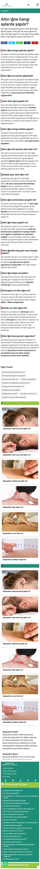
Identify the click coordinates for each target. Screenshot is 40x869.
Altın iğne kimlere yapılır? (10, 393)
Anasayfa (4, 11)
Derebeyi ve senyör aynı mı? (12, 842)
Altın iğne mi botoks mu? (29, 393)
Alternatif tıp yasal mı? (28, 379)
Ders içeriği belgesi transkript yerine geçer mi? (18, 809)
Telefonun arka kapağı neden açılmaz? (16, 803)
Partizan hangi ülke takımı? (12, 836)
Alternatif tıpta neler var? (10, 379)
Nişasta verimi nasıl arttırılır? (13, 831)
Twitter (12, 42)
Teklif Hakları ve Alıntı (10, 774)
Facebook (4, 42)
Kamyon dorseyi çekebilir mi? (13, 790)
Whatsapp (19, 42)
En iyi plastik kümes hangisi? (12, 825)
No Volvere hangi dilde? (11, 793)
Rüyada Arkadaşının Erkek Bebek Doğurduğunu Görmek (19, 845)
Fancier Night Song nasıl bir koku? (14, 833)
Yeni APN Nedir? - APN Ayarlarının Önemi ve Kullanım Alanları (20, 797)
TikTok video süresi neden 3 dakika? (15, 817)
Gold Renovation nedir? (11, 859)
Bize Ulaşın (6, 776)
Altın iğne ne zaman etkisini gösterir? (14, 397)
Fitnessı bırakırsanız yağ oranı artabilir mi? (17, 828)
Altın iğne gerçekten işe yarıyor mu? (13, 372)
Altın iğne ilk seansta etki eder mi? (13, 386)
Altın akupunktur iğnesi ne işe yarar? (13, 376)
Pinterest (34, 42)
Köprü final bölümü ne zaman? (13, 814)
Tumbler (27, 42)
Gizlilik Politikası (8, 768)
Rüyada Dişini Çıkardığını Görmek (14, 800)
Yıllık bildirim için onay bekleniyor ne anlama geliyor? (20, 822)
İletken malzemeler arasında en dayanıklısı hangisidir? (17, 855)
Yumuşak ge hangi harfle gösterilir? (15, 839)
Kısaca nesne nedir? (10, 820)
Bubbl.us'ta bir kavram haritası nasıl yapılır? (18, 852)
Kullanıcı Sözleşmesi (9, 771)
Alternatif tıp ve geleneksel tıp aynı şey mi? (16, 383)
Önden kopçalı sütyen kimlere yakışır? (16, 849)
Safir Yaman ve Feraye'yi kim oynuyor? (16, 811)
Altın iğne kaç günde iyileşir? (11, 390)
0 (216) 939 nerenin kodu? (12, 806)
